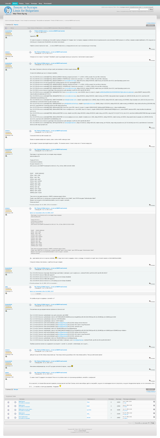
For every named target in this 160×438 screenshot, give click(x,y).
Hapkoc (126, 418)
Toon (88, 402)
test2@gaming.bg (62, 322)
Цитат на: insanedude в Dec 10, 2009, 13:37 (42, 212)
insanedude (8, 31)
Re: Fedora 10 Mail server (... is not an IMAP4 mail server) (51, 52)
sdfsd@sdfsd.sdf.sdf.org (70, 103)
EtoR (88, 406)
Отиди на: (130, 423)
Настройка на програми (24, 402)
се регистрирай (148, 7)
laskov (7, 372)
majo (125, 402)
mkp (6, 286)
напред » (153, 23)
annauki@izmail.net (70, 122)
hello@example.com (70, 99)
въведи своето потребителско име (130, 7)
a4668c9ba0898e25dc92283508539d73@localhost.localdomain (116, 92)
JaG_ (88, 413)
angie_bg (126, 414)
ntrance (7, 52)
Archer (88, 417)
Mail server (22, 405)
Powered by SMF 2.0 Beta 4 (73, 429)
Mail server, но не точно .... (26, 409)
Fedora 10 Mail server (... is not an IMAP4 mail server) (50, 31)
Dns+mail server (23, 416)
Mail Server (22, 401)
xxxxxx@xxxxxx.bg (70, 80)
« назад (148, 23)
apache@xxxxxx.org (89, 103)
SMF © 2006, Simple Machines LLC (85, 429)
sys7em (89, 410)
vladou (125, 406)
